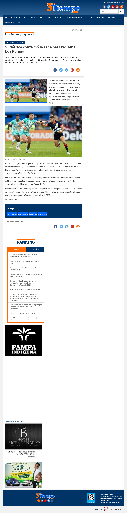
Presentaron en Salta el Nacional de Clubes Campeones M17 (24, 269)
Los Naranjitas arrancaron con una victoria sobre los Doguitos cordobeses (24, 256)
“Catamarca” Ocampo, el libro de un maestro (25, 290)
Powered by (98, 509)
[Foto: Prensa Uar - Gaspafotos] (26, 90)
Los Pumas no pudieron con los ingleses (23, 313)
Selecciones (29, 17)
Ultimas (16, 249)
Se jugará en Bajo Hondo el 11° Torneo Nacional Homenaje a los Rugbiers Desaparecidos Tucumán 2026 (23, 283)
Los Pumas (12, 214)
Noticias (15, 17)
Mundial (111, 17)
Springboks (23, 214)
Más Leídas (35, 249)
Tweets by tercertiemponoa (14, 421)
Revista (89, 17)
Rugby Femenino (74, 17)
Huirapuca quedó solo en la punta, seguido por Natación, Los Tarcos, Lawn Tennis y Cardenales (26, 307)
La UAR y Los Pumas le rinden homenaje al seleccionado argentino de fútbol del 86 (24, 319)
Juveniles (59, 17)
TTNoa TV (100, 17)
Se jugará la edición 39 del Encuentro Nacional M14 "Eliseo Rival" (26, 275)
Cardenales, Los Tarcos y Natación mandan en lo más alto (25, 262)
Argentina (42, 214)
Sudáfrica (33, 214)
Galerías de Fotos (13, 22)
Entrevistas (45, 17)
